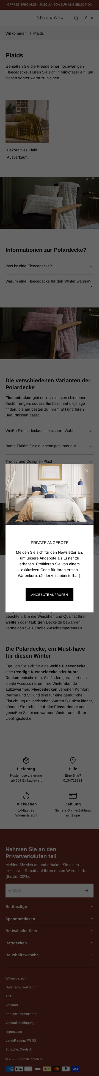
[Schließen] (87, 471)
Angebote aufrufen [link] (49, 595)
